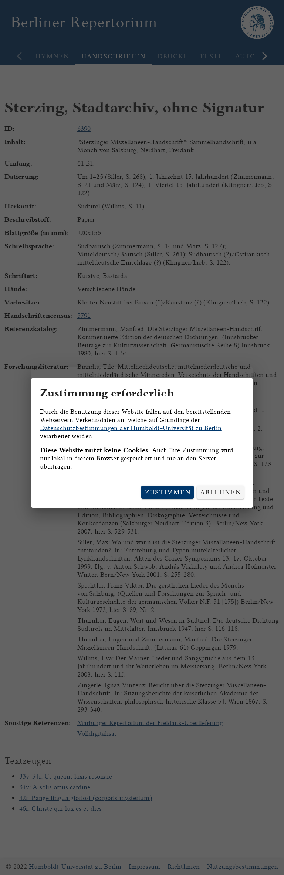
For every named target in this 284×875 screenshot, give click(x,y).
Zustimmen (168, 492)
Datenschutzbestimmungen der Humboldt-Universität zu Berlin (131, 428)
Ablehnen (220, 492)
